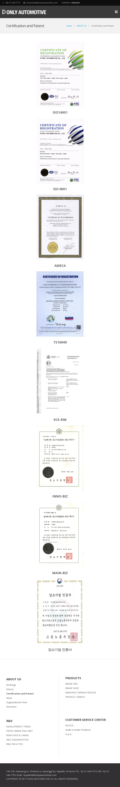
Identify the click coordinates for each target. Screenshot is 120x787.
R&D (9, 721)
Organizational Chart (16, 702)
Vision (9, 697)
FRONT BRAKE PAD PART (19, 730)
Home (69, 25)
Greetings (11, 684)
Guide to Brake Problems (78, 729)
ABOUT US (82, 25)
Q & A (68, 734)
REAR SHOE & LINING (17, 735)
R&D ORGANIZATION (17, 739)
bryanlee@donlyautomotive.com (42, 2)
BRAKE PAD (71, 683)
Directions (11, 706)
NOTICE (69, 725)
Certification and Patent (20, 693)
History (9, 689)
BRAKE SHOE (72, 688)
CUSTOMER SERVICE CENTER (85, 720)
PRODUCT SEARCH (75, 696)
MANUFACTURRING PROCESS (80, 692)
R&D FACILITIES (14, 744)
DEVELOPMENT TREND (18, 726)
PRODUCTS (73, 678)
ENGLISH (76, 2)
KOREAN (66, 2)
